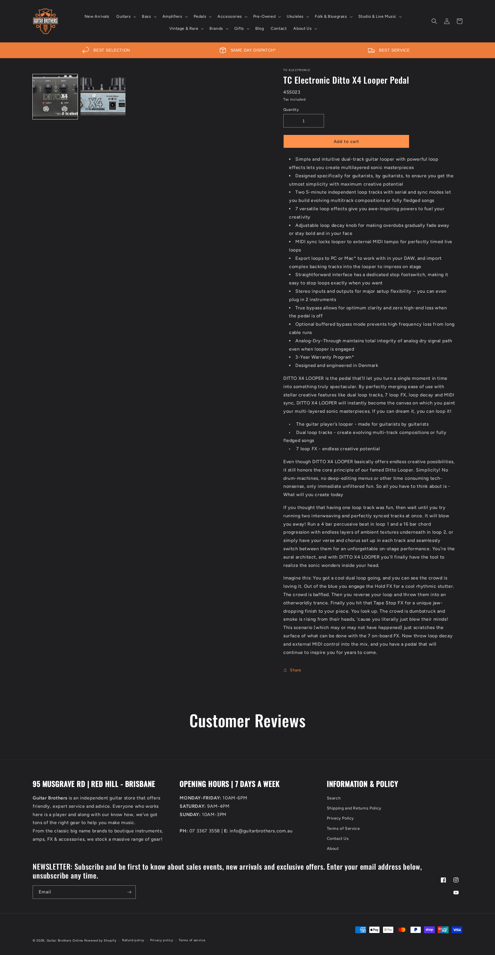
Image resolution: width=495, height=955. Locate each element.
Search (334, 798)
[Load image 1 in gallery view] (55, 96)
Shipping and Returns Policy (354, 808)
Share (295, 670)
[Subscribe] (129, 892)
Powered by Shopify (100, 940)
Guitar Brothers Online (65, 940)
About (333, 848)
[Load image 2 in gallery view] (102, 96)
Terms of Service (343, 828)
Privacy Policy (340, 818)
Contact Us (338, 838)
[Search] (434, 21)
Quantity (291, 109)
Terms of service (192, 940)
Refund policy (133, 940)
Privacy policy (161, 940)
